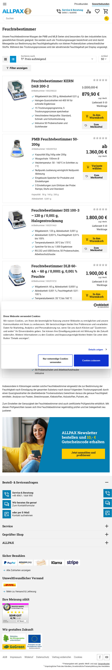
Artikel (104, 56)
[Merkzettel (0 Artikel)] (97, 11)
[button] (56, 504)
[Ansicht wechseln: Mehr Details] (13, 59)
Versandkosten (104, 664)
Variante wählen (97, 167)
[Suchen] (106, 18)
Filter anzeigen (18, 68)
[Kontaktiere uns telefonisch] (107, 493)
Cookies (78, 657)
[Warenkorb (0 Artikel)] (106, 11)
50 (104, 58)
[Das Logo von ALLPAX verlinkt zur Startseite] (17, 11)
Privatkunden (81, 4)
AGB (5, 657)
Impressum (16, 657)
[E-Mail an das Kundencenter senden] (107, 513)
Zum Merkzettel (96, 125)
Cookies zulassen (91, 360)
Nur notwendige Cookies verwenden (55, 360)
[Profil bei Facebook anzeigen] (100, 657)
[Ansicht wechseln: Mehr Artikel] (5, 59)
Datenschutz (42, 657)
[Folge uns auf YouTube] (107, 657)
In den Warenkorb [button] (96, 116)
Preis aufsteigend (33, 58)
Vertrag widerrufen (61, 657)
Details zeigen (96, 349)
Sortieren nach (28, 56)
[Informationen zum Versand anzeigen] (15, 622)
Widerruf (28, 657)
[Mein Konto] (88, 11)
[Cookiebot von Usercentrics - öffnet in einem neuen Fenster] (96, 305)
